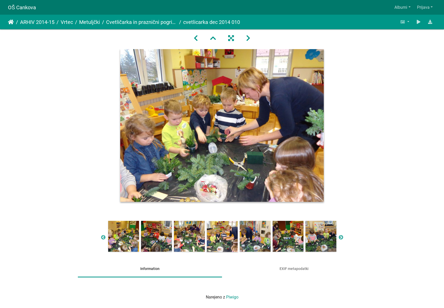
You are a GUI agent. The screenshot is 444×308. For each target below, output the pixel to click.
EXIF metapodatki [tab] (294, 269)
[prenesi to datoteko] (430, 22)
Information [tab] (150, 269)
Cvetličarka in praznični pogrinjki (141, 22)
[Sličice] (213, 38)
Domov (11, 22)
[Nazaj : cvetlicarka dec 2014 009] (196, 38)
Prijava (423, 7)
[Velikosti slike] (405, 22)
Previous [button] (103, 237)
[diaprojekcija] (418, 22)
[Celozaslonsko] (231, 38)
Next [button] (341, 237)
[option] (123, 236)
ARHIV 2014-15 (37, 22)
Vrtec (67, 22)
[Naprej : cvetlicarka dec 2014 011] (248, 38)
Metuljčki (89, 22)
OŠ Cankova (22, 7)
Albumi (400, 7)
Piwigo (232, 297)
